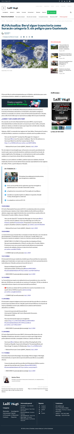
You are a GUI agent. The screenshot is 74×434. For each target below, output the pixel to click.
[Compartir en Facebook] (24, 37)
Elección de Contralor (31, 16)
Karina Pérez (7, 32)
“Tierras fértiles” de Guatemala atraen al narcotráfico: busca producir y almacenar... (64, 46)
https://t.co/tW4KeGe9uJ (11, 143)
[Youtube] (70, 1)
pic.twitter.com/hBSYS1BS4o (28, 143)
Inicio (3, 21)
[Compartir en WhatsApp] (21, 37)
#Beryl (12, 139)
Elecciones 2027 (54, 16)
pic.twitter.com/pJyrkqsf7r (29, 367)
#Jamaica (7, 222)
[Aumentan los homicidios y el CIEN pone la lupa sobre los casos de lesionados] (54, 55)
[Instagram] (62, 1)
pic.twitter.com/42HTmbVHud (31, 270)
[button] (70, 12)
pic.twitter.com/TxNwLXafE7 (12, 325)
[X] (39, 411)
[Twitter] (67, 1)
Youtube (43, 413)
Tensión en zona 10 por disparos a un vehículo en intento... (65, 70)
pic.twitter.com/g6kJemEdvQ (12, 292)
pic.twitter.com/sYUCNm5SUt (36, 224)
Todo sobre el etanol (20, 16)
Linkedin (43, 409)
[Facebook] (59, 1)
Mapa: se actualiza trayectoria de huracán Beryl (38, 389)
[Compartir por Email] (29, 37)
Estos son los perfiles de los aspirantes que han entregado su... (65, 63)
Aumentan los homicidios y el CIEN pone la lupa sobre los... (65, 55)
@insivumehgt (27, 290)
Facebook (43, 406)
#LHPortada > (55, 93)
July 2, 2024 (34, 146)
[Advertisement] (25, 83)
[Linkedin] (64, 1)
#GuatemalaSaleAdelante (11, 270)
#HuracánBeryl (26, 322)
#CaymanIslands (19, 222)
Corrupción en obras (43, 16)
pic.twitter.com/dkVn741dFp (12, 249)
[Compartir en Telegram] (32, 37)
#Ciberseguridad (63, 16)
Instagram (43, 407)
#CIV (20, 270)
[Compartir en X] (26, 37)
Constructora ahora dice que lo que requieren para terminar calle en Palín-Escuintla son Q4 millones (12, 390)
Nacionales (9, 21)
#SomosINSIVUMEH (30, 268)
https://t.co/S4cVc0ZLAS (16, 320)
